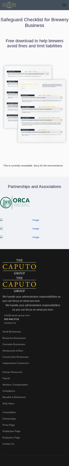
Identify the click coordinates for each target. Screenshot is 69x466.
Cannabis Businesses (14, 344)
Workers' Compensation (15, 384)
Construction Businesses (16, 357)
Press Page (9, 425)
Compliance (9, 391)
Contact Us (10, 323)
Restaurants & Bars (13, 350)
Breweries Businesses (14, 338)
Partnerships (9, 418)
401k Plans (8, 403)
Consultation (9, 412)
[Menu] (64, 5)
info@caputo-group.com (17, 315)
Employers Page (11, 437)
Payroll (6, 378)
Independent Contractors (16, 363)
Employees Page (11, 431)
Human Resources (12, 372)
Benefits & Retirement (14, 397)
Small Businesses (12, 331)
